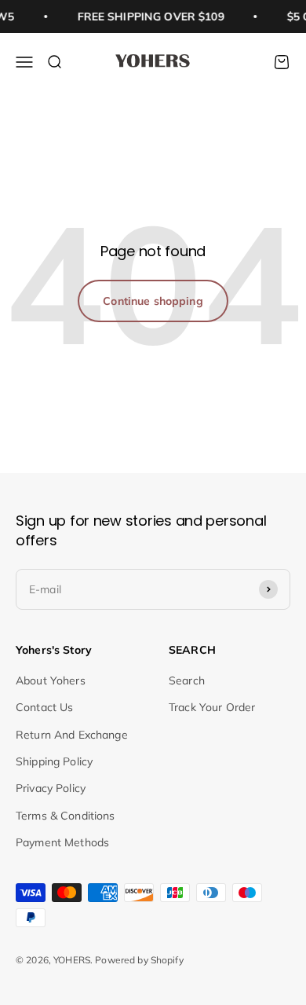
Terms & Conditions (65, 816)
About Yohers (51, 680)
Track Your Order (212, 707)
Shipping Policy (54, 761)
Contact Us (44, 707)
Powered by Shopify (139, 960)
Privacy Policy (51, 788)
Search (187, 680)
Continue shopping (152, 301)
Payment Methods (62, 842)
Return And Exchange (72, 735)
